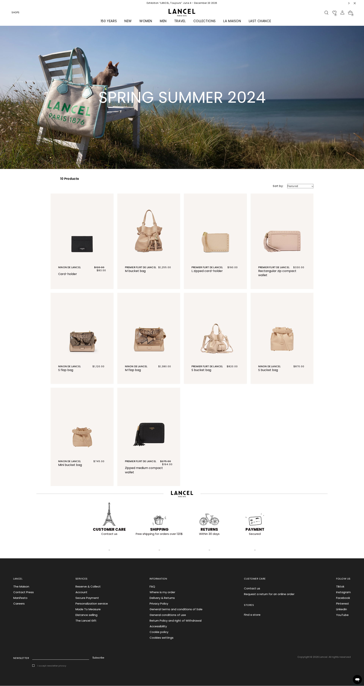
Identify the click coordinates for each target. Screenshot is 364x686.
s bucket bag (201, 370)
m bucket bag (135, 271)
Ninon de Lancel (69, 267)
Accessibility (158, 626)
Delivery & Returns (162, 598)
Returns (209, 529)
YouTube (342, 615)
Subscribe (98, 657)
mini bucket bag (70, 465)
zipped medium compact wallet (144, 470)
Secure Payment (87, 598)
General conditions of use (168, 615)
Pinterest (342, 604)
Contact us (252, 588)
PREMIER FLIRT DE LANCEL (274, 267)
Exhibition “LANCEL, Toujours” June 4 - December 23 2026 (182, 3)
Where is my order (162, 592)
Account (81, 592)
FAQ (152, 586)
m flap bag (133, 370)
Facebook (343, 598)
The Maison (21, 586)
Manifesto (20, 598)
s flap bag (65, 370)
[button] (349, 3)
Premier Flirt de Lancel (140, 267)
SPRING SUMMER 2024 (41, 81)
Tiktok (340, 586)
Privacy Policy (159, 604)
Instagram (343, 592)
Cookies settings (161, 638)
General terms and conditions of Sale (176, 609)
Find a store (252, 615)
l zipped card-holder (207, 271)
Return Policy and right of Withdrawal (176, 621)
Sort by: (278, 186)
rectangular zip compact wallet (277, 273)
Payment (255, 529)
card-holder (67, 274)
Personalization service (91, 604)
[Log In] (342, 12)
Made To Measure (88, 609)
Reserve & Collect (88, 586)
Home (19, 81)
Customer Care (109, 529)
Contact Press (23, 592)
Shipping (159, 529)
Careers (19, 604)
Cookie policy (159, 632)
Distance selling (86, 615)
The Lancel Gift (85, 621)
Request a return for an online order (269, 594)
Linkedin (341, 609)
